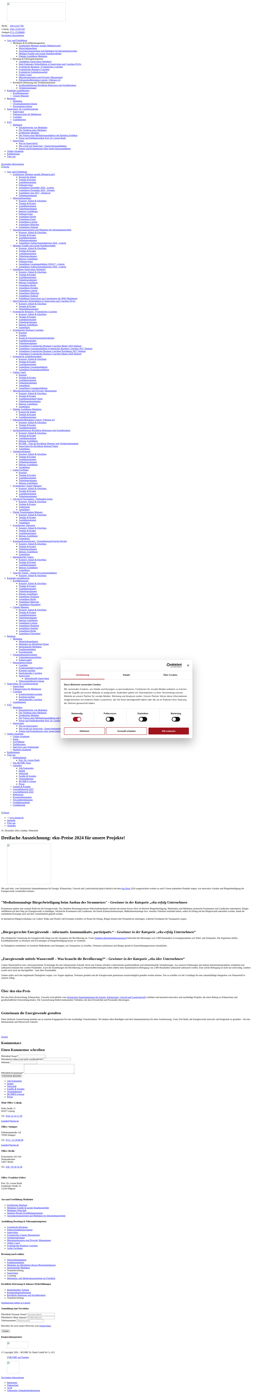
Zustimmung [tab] (82, 675)
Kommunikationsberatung (19, 1292)
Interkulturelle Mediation (18, 1267)
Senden (5, 1331)
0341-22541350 (17, 29)
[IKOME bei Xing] (13, 1372)
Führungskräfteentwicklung (20, 1230)
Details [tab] (126, 675)
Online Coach (13, 1243)
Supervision (12, 1232)
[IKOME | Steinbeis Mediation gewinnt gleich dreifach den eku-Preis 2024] (29, 883)
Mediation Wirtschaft (16, 1210)
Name (9, 1056)
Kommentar (12, 1073)
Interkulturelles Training (18, 1290)
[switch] (110, 719)
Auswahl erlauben (126, 731)
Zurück (4, 1037)
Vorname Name (14, 1314)
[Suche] (5, 167)
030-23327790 (17, 26)
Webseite (5, 1062)
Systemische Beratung (17, 1227)
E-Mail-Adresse (14, 1317)
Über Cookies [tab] (170, 675)
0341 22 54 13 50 (14, 1116)
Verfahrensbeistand (16, 1237)
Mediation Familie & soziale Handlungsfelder (28, 1208)
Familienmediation (15, 1262)
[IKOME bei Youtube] (18, 1357)
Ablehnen (84, 731)
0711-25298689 (17, 32)
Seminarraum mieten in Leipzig (15, 1303)
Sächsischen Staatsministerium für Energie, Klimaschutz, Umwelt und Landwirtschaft (106, 997)
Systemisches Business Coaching (22, 1245)
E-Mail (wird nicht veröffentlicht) (22, 1059)
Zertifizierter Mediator (17, 1205)
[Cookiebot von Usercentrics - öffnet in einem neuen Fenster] (169, 665)
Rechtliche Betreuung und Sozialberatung (26, 1295)
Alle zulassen (168, 731)
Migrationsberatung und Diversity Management (29, 1240)
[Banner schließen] (188, 665)
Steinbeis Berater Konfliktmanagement (25, 1213)
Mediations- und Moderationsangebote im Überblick (31, 1278)
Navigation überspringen (12, 35)
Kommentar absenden (11, 1076)
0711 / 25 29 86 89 (14, 1140)
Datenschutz (45, 1326)
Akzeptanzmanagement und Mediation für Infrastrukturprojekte (36, 1215)
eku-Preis (126, 888)
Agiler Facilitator (15, 1248)
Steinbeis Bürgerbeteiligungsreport (110, 938)
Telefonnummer (8, 1320)
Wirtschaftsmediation (16, 1260)
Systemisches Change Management (23, 1235)
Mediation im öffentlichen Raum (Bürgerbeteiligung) (31, 1265)
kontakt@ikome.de (10, 1121)
